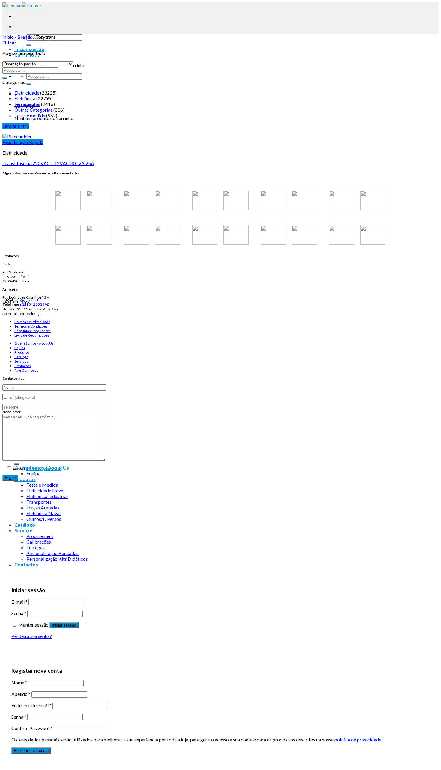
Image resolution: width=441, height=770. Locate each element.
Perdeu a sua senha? (31, 636)
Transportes (39, 502)
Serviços (21, 361)
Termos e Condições (31, 326)
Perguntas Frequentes (32, 330)
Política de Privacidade (32, 321)
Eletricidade (26, 92)
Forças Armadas (42, 507)
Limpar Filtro (15, 126)
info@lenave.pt (26, 300)
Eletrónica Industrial (47, 496)
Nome (19, 682)
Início (8, 37)
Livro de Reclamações (32, 335)
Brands (24, 37)
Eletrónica (24, 98)
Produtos (21, 352)
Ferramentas (27, 104)
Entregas (35, 547)
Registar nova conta (31, 750)
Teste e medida (29, 115)
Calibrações (38, 542)
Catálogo (21, 357)
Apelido (21, 694)
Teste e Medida (42, 485)
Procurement (39, 536)
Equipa (19, 348)
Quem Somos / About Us (34, 343)
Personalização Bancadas (52, 553)
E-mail (19, 602)
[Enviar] (28, 45)
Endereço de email (31, 705)
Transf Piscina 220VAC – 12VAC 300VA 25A (48, 163)
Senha (18, 613)
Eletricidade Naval (45, 490)
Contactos (22, 366)
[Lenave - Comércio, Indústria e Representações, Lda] (21, 5)
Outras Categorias (33, 110)
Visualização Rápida (23, 142)
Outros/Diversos (43, 519)
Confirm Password (32, 728)
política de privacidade (44, 469)
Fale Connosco (26, 370)
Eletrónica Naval (43, 513)
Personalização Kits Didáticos (57, 559)
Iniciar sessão (64, 625)
